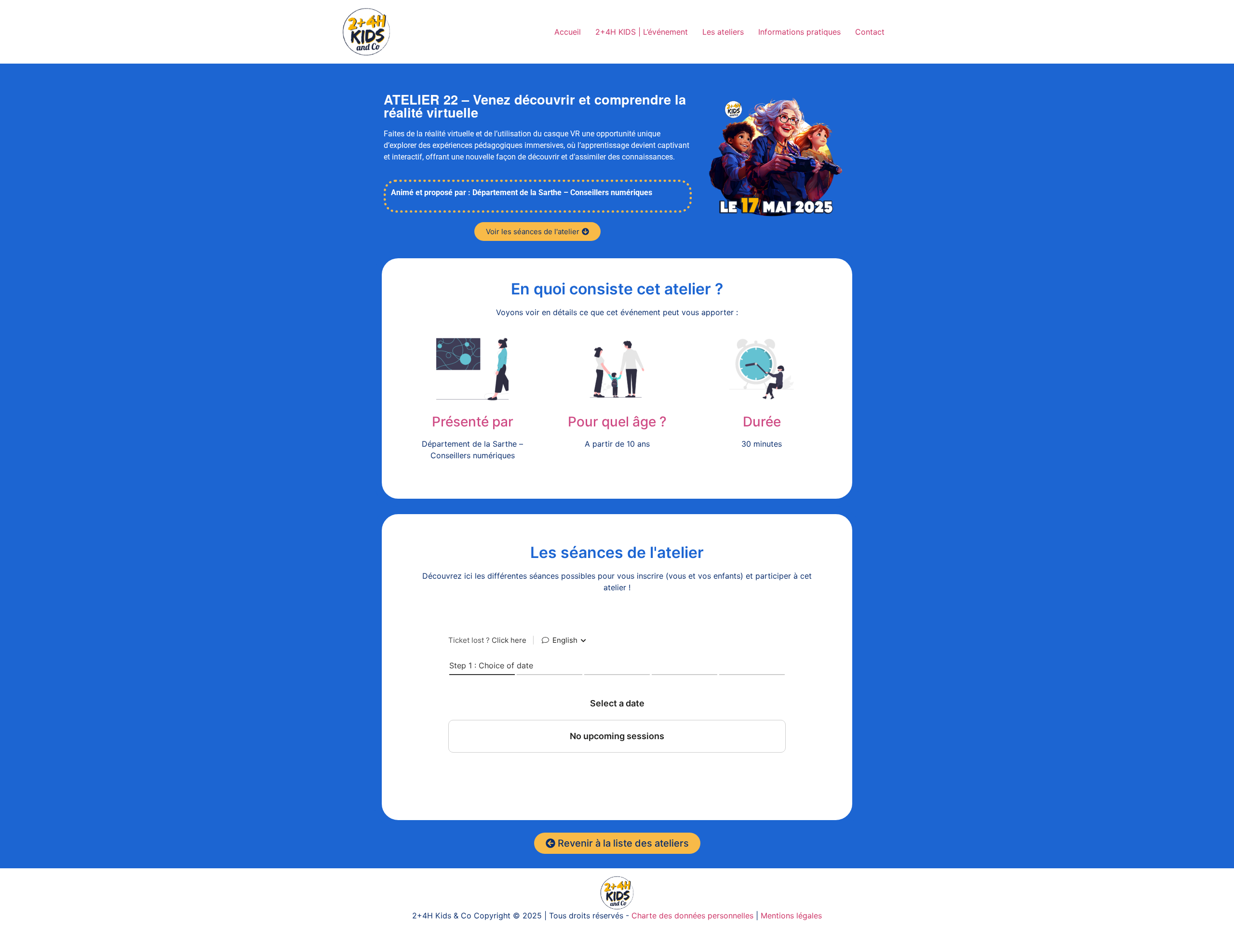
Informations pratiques (799, 32)
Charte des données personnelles (692, 915)
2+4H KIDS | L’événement (641, 32)
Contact (870, 32)
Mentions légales (791, 915)
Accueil (567, 32)
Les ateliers (723, 32)
